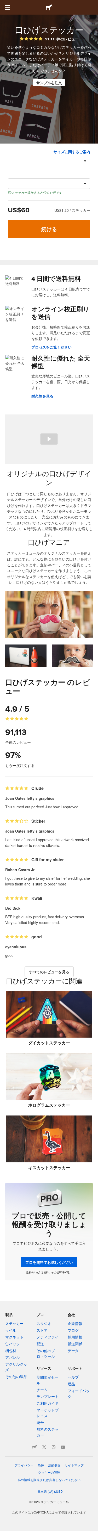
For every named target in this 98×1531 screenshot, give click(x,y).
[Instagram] (53, 1447)
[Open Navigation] (7, 7)
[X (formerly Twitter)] (44, 1447)
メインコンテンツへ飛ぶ (4, 4)
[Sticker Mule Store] (35, 1447)
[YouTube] (63, 1447)
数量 (11, 174)
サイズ (13, 151)
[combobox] (49, 161)
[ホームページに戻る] (49, 7)
